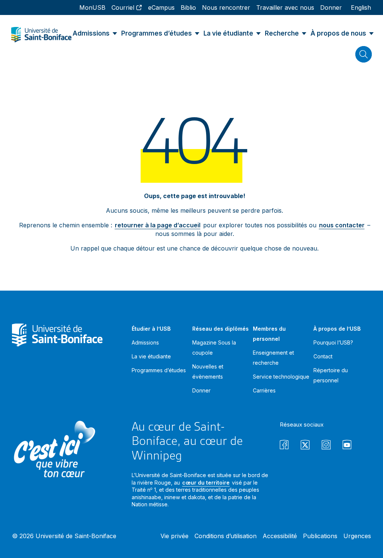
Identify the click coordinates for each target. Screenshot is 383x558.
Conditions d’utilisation (225, 536)
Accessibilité (280, 536)
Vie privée (174, 536)
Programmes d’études (159, 370)
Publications (320, 536)
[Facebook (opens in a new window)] (284, 446)
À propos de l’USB (337, 328)
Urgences (357, 536)
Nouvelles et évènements (207, 371)
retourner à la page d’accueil (157, 225)
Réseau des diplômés (220, 328)
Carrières (264, 390)
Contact (323, 356)
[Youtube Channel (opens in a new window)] (347, 446)
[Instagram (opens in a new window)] (326, 446)
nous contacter (342, 225)
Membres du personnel (269, 333)
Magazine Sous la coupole (214, 347)
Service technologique (281, 376)
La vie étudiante (151, 356)
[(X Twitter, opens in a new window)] (305, 446)
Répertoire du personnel (330, 375)
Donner (201, 390)
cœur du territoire (206, 482)
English (361, 7)
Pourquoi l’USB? (333, 342)
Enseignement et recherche (273, 357)
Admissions (145, 342)
